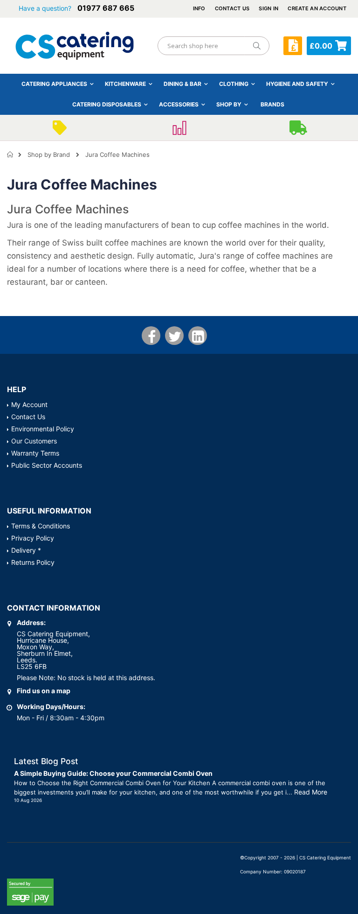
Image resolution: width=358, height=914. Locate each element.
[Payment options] (179, 131)
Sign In (268, 8)
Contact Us (232, 8)
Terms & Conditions (40, 526)
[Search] (256, 45)
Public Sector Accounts (46, 465)
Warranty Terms (35, 453)
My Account (29, 404)
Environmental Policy (42, 429)
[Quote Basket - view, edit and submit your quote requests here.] (292, 45)
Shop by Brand (49, 154)
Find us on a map (43, 691)
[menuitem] (272, 104)
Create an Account (317, 8)
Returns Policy (33, 562)
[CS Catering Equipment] (74, 46)
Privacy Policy (32, 538)
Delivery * (26, 550)
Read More (310, 792)
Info (199, 8)
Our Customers (34, 441)
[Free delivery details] (298, 131)
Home (10, 154)
